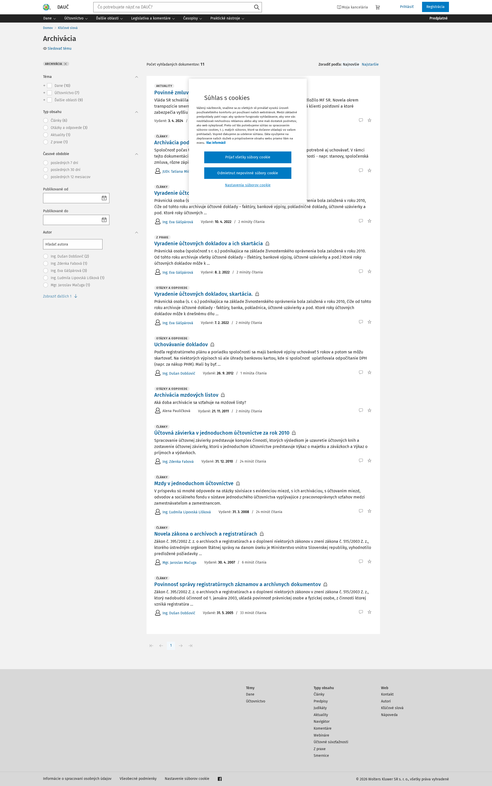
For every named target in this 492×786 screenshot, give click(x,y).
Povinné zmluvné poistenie (186, 92)
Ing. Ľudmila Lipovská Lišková (186, 512)
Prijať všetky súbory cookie (247, 157)
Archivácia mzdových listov (186, 395)
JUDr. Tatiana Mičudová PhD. (185, 171)
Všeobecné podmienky (138, 779)
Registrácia (435, 7)
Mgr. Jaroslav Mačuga (179, 562)
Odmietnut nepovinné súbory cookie (247, 173)
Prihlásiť (407, 7)
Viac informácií (215, 143)
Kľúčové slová (68, 28)
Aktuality (321, 715)
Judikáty (320, 708)
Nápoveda (389, 715)
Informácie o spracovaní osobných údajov (77, 779)
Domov (48, 28)
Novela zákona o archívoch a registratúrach (205, 534)
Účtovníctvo (255, 701)
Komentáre (323, 728)
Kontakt (387, 694)
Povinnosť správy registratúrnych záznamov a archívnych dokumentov (237, 584)
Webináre (321, 735)
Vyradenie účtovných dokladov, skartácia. (203, 294)
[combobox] (177, 7)
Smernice (321, 755)
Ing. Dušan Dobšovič (178, 373)
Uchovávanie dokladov (181, 344)
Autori (386, 701)
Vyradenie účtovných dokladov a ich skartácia (208, 243)
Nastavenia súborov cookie (248, 185)
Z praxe (320, 749)
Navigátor (322, 721)
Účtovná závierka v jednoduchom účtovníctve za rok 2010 (221, 433)
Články (319, 694)
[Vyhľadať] (257, 7)
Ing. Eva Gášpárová (177, 222)
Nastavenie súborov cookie (187, 779)
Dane (250, 694)
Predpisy (321, 701)
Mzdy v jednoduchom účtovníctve (193, 483)
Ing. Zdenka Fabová (178, 462)
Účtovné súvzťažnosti (331, 742)
